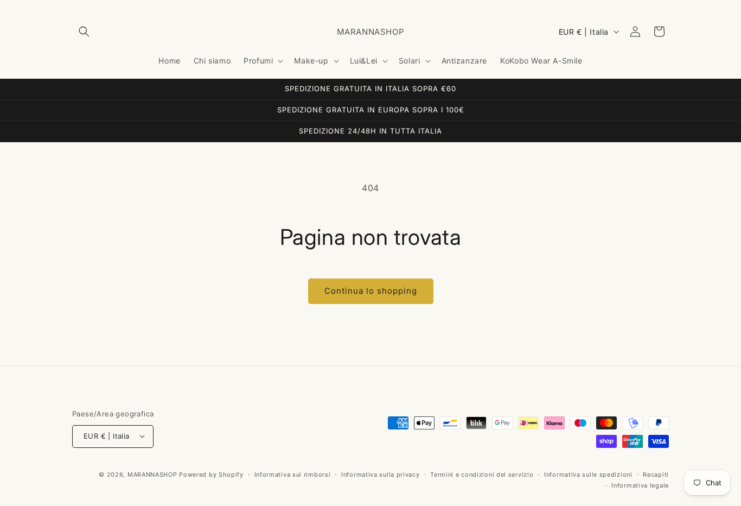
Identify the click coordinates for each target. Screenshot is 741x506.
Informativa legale (640, 485)
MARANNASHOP (152, 474)
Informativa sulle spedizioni (588, 474)
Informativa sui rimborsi (292, 474)
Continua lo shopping (370, 291)
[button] (84, 31)
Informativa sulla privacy (380, 474)
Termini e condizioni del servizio (481, 474)
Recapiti (656, 474)
